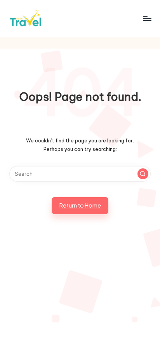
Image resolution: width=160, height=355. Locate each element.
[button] (142, 173)
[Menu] (147, 18)
